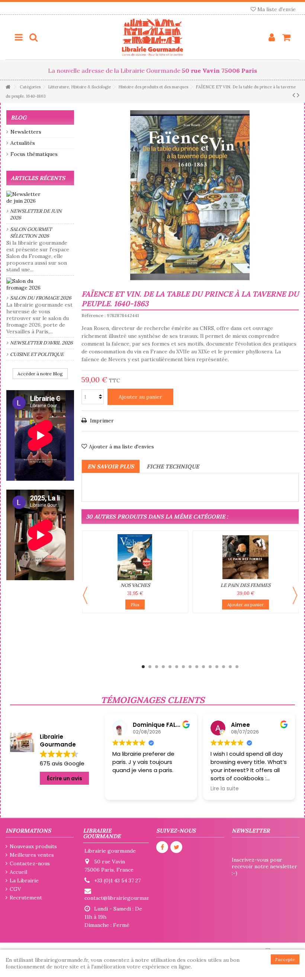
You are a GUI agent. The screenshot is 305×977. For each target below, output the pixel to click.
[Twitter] (176, 847)
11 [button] (210, 666)
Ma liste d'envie (276, 9)
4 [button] (163, 666)
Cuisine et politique (37, 354)
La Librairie (24, 880)
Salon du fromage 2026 (40, 298)
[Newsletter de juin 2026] (40, 197)
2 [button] (149, 666)
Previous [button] (85, 595)
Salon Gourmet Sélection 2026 (31, 232)
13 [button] (223, 666)
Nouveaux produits (33, 846)
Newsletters (25, 131)
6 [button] (176, 666)
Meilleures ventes (32, 855)
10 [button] (203, 666)
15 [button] (236, 666)
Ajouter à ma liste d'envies (121, 446)
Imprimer (101, 420)
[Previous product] (293, 95)
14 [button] (230, 666)
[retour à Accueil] (8, 87)
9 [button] (196, 666)
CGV (15, 889)
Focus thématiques (34, 154)
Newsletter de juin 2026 (36, 214)
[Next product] (298, 95)
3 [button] (156, 666)
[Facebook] (162, 847)
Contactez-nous (30, 863)
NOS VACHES (135, 585)
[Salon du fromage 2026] (40, 284)
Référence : (93, 315)
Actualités (22, 143)
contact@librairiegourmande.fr (122, 898)
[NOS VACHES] (135, 557)
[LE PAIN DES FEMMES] (245, 557)
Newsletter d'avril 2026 (41, 343)
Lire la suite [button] (204, 788)
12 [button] (216, 666)
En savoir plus (110, 466)
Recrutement (26, 897)
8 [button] (190, 666)
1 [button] (143, 666)
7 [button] (183, 666)
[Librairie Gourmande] (152, 37)
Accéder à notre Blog (40, 373)
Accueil (18, 872)
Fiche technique (173, 466)
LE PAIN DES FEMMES (245, 585)
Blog (18, 117)
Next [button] (295, 595)
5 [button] (169, 666)
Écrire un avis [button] (64, 778)
